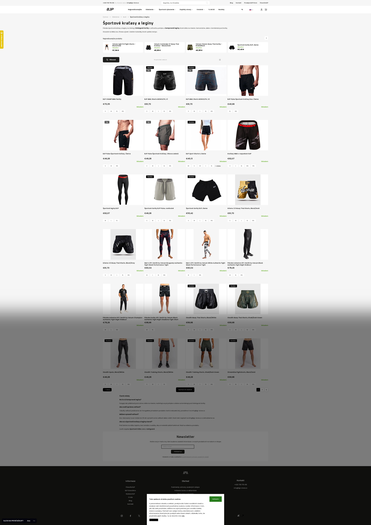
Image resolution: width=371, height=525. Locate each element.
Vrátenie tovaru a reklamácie (185, 491)
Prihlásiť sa (178, 452)
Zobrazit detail (122, 92)
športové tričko (135, 429)
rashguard (150, 429)
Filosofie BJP (264, 3)
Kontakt (238, 3)
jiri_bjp (139, 516)
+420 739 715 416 (240, 485)
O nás (130, 497)
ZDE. (183, 516)
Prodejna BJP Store (250, 3)
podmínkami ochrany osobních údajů (195, 457)
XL (117, 111)
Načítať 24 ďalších (185, 390)
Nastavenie (153, 520)
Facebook (130, 516)
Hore (108, 390)
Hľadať (207, 3)
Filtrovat (112, 60)
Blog (231, 3)
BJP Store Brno (130, 491)
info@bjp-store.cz (240, 488)
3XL (253, 166)
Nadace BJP (130, 494)
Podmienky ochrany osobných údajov (185, 487)
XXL (123, 111)
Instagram (121, 516)
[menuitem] (137, 9)
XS (188, 166)
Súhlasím (215, 499)
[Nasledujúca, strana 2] (262, 389)
